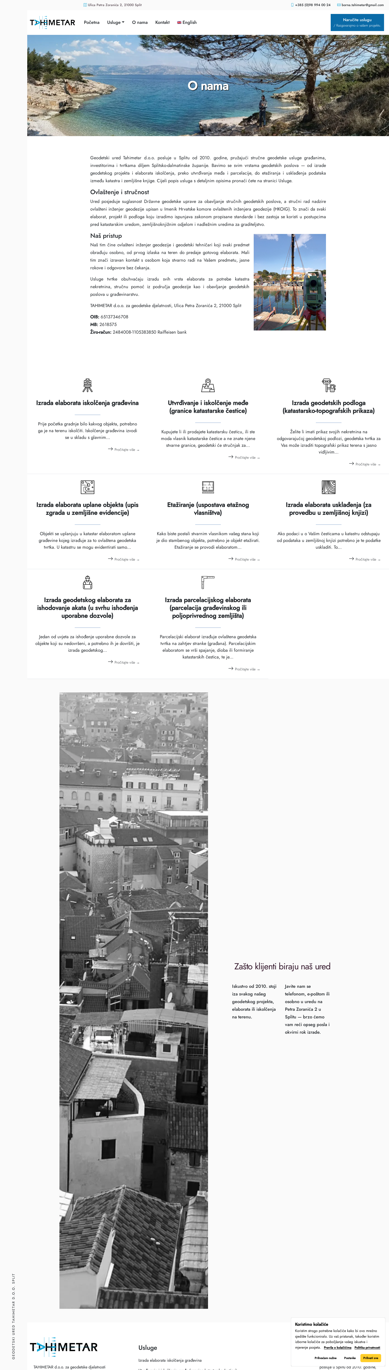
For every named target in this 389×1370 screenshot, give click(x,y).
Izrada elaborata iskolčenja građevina (87, 402)
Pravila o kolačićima (337, 1347)
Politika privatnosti (367, 1347)
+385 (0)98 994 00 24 (312, 4)
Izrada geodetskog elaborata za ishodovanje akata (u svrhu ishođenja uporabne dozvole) (87, 607)
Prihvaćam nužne (326, 1358)
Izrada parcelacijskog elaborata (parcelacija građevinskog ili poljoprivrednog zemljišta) (208, 607)
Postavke (350, 1358)
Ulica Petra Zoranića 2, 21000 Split (114, 4)
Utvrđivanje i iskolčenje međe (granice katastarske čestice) (208, 406)
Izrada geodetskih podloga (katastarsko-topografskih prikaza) (329, 406)
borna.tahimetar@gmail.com (363, 4)
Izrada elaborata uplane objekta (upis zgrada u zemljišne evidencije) (87, 508)
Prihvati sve (370, 1358)
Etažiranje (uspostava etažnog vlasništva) (208, 508)
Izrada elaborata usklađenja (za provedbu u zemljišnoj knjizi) (328, 508)
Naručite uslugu (357, 22)
